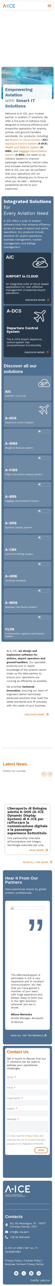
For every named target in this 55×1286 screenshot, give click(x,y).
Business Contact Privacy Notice (24, 1264)
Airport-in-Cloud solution (25, 139)
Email (10, 1087)
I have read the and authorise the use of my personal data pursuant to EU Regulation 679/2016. (26, 1140)
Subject (11, 1108)
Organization (14, 1098)
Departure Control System (21, 143)
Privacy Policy (32, 1136)
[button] (49, 6)
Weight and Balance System (22, 147)
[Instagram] (39, 1273)
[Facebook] (16, 1273)
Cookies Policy (32, 1260)
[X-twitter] (24, 1273)
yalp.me (45, 1280)
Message (12, 1119)
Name (10, 1077)
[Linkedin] (31, 1273)
